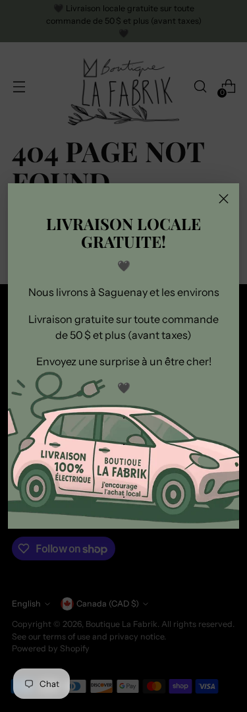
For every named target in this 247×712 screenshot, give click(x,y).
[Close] (223, 199)
